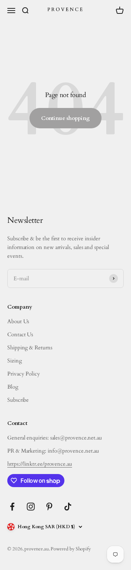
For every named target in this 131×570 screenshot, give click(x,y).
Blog (12, 386)
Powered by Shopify (71, 549)
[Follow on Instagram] (31, 506)
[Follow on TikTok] (68, 506)
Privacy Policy (23, 373)
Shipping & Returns (29, 347)
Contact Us (20, 334)
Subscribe (18, 400)
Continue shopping (65, 118)
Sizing (14, 360)
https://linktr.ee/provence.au (39, 463)
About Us (18, 321)
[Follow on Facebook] (12, 506)
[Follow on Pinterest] (49, 506)
